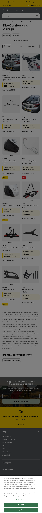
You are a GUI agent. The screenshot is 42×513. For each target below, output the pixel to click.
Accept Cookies (21, 510)
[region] (21, 494)
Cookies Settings (21, 499)
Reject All (21, 505)
